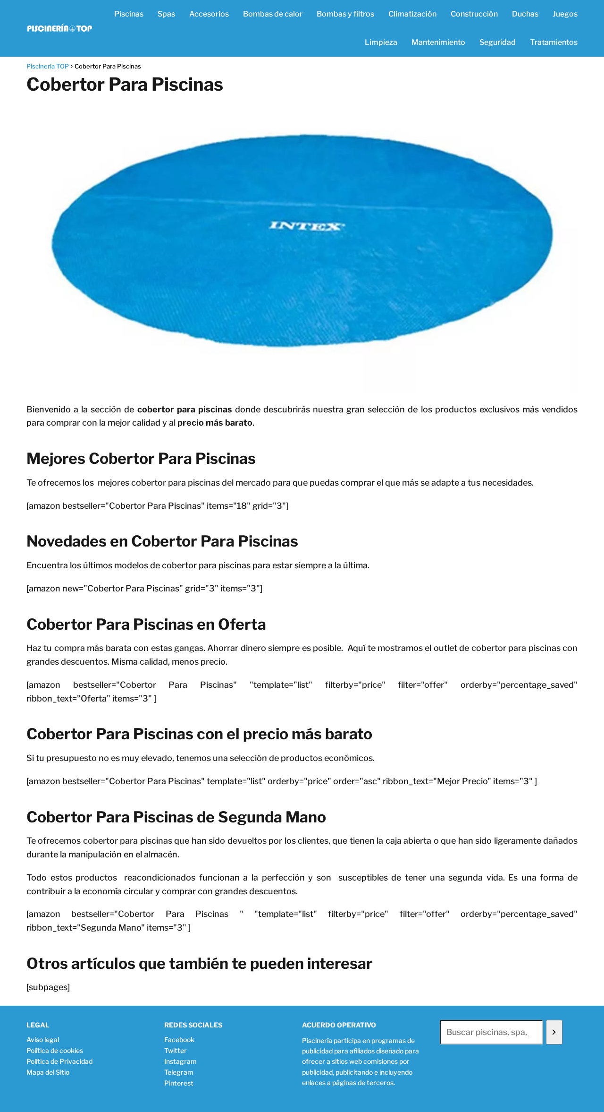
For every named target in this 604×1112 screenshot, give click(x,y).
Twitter (175, 1050)
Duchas (525, 13)
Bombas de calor (272, 13)
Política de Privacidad (59, 1061)
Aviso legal (42, 1039)
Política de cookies (54, 1050)
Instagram (180, 1061)
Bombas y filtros (345, 13)
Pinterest (178, 1083)
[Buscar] (554, 1032)
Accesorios (209, 13)
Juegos (565, 13)
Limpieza (381, 42)
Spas (166, 13)
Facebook (179, 1039)
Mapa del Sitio (47, 1072)
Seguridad (497, 42)
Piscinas (128, 13)
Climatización (412, 13)
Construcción (474, 13)
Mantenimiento (438, 42)
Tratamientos (554, 42)
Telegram (178, 1072)
